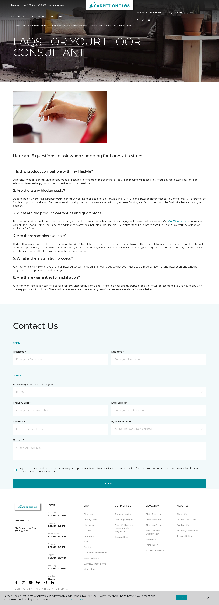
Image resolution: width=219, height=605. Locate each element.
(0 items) (149, 20)
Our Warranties (177, 221)
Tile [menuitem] (86, 541)
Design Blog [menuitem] (121, 537)
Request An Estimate (181, 12)
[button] (137, 20)
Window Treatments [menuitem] (95, 563)
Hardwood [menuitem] (89, 525)
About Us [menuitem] (182, 514)
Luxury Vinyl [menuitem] (90, 519)
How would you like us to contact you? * (33, 384)
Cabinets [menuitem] (89, 547)
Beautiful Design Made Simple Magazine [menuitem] (124, 528)
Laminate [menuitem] (89, 536)
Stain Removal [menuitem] (153, 514)
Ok (181, 597)
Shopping (56, 25)
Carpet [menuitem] (87, 530)
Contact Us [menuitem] (183, 525)
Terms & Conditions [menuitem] (187, 530)
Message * (18, 440)
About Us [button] (56, 16)
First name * (19, 352)
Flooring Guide (38, 25)
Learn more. (76, 599)
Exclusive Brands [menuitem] (155, 550)
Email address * (119, 403)
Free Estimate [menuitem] (91, 558)
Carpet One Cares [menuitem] (186, 519)
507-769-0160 (56, 5)
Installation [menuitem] (152, 545)
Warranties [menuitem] (152, 539)
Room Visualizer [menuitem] (123, 514)
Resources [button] (37, 16)
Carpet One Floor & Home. (37, 589)
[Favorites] (143, 20)
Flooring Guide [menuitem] (154, 525)
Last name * (117, 352)
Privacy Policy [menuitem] (184, 536)
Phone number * (21, 403)
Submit (109, 483)
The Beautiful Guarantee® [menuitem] (153, 532)
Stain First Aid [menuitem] (153, 519)
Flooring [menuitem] (88, 514)
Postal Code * (20, 421)
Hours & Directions (149, 12)
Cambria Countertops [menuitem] (95, 552)
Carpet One (19, 25)
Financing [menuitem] (89, 569)
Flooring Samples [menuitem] (124, 519)
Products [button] (17, 16)
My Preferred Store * (122, 421)
